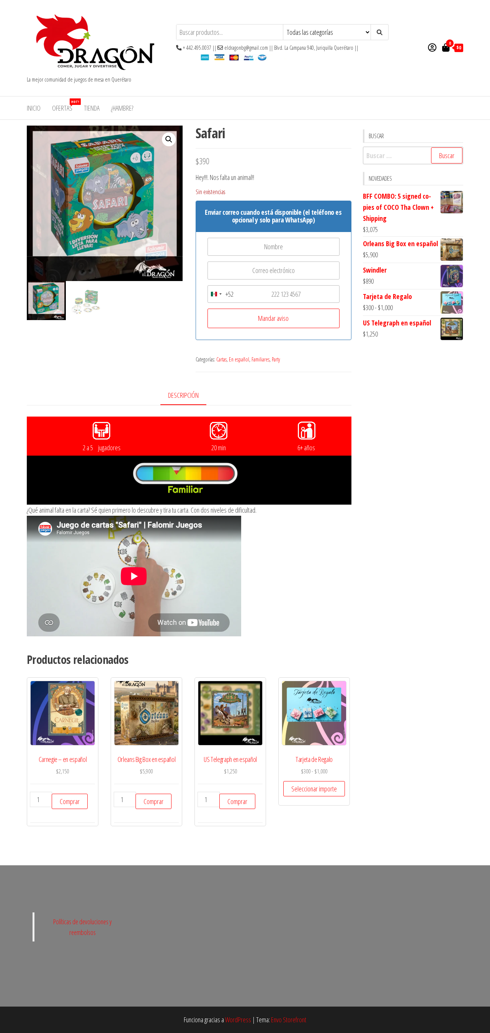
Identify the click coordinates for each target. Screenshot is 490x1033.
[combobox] (221, 294)
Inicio (34, 108)
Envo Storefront (288, 1019)
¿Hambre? (122, 108)
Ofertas (65, 106)
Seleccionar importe (314, 788)
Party (276, 359)
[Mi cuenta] (432, 47)
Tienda (92, 108)
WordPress (238, 1019)
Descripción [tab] (183, 395)
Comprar (70, 801)
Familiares (261, 359)
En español (239, 359)
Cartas (221, 359)
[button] (169, 139)
